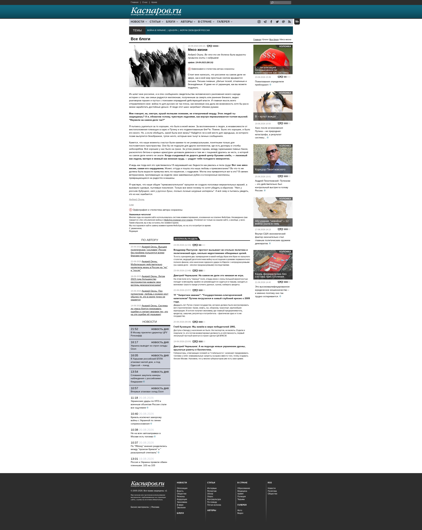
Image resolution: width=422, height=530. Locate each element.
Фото (239, 510)
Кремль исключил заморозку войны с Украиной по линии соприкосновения (146, 420)
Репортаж (211, 491)
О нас (145, 2)
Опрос (210, 496)
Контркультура (214, 499)
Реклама (155, 507)
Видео (240, 513)
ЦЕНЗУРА (173, 30)
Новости (272, 488)
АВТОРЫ (187, 21)
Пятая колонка (214, 505)
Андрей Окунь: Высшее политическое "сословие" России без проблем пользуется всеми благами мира (149, 251)
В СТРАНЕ (205, 21)
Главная (134, 2)
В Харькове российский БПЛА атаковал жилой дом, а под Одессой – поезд (147, 361)
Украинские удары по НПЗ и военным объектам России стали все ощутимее (148, 404)
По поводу (212, 502)
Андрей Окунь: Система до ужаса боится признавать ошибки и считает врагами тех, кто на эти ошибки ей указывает (149, 310)
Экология (181, 507)
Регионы (181, 496)
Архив (154, 2)
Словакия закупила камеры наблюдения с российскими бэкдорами (146, 378)
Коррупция (182, 499)
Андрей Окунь (136, 199)
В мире (180, 505)
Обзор (210, 494)
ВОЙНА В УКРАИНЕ (156, 30)
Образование (243, 488)
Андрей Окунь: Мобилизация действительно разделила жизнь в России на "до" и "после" (149, 265)
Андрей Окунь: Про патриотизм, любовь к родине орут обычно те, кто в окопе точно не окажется (149, 295)
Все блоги (274, 39)
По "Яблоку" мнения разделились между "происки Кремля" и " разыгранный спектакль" (149, 449)
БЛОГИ (170, 21)
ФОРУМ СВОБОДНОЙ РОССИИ (195, 30)
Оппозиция (182, 488)
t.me (131, 204)
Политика (272, 491)
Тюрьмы (241, 499)
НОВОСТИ (137, 21)
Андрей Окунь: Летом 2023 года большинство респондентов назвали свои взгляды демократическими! (148, 280)
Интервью (212, 488)
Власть (180, 491)
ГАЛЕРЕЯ (223, 21)
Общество (181, 494)
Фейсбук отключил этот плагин (178, 220)
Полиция (241, 496)
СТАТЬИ (155, 21)
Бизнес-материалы (140, 507)
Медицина (242, 491)
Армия (240, 494)
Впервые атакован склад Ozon (147, 391)
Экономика (182, 502)
